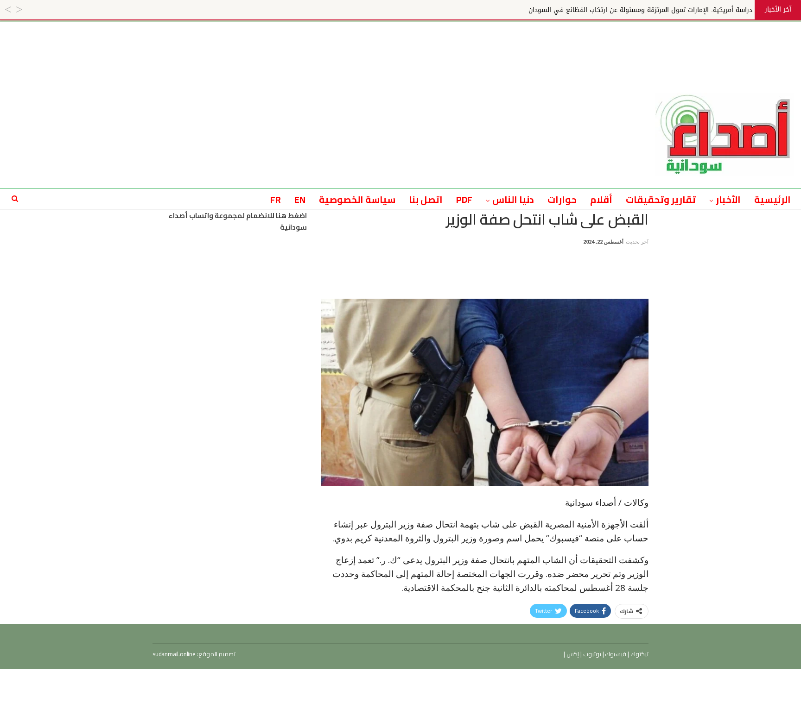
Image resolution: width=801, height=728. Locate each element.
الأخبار (728, 199)
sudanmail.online (174, 653)
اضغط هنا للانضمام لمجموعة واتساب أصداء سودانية (237, 221)
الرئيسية (772, 199)
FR (275, 199)
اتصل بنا (426, 199)
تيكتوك (638, 653)
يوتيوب (591, 653)
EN (299, 199)
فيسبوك (615, 653)
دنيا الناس (513, 199)
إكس (572, 653)
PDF (464, 199)
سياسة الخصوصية (357, 199)
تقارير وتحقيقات (661, 199)
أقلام (601, 199)
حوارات (562, 199)
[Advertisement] (400, 42)
